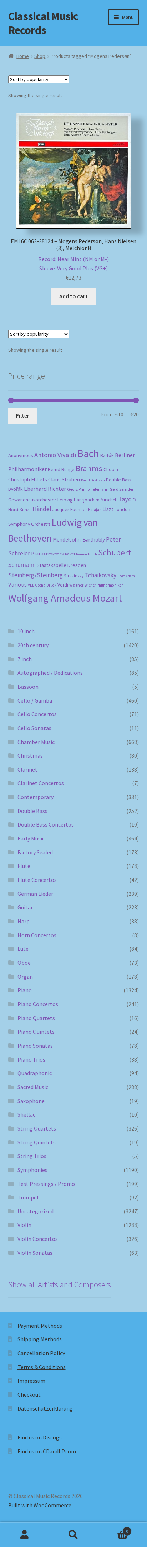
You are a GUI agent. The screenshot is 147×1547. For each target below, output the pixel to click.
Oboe (24, 962)
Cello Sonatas (34, 728)
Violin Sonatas (34, 1252)
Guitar (25, 907)
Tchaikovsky (100, 575)
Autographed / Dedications (50, 672)
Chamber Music (36, 741)
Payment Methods (39, 1325)
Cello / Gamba (34, 700)
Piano (38, 553)
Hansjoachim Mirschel (95, 500)
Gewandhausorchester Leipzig (40, 499)
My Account (24, 1535)
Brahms (89, 468)
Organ (25, 976)
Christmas (30, 755)
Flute (23, 865)
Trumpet (28, 1197)
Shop (39, 56)
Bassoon (28, 686)
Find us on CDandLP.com (46, 1451)
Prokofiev (55, 554)
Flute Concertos (37, 879)
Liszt (107, 509)
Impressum (31, 1380)
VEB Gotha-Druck (42, 585)
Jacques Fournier (69, 509)
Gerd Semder (121, 489)
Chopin (110, 469)
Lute (23, 948)
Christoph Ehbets (27, 479)
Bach (88, 453)
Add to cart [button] (73, 296)
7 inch (24, 659)
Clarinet (27, 769)
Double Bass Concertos (45, 824)
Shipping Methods (39, 1339)
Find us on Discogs (39, 1437)
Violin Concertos (37, 1238)
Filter (22, 415)
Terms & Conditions (41, 1367)
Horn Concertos (36, 935)
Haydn (126, 499)
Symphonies (32, 1169)
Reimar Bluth (86, 554)
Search (73, 1535)
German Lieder (35, 893)
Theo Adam (126, 576)
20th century (33, 645)
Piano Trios (31, 1059)
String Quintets (36, 1142)
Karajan (94, 509)
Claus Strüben (64, 479)
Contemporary (35, 796)
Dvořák (15, 489)
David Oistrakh (93, 480)
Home (22, 56)
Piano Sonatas (35, 1045)
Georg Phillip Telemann (87, 489)
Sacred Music (32, 1087)
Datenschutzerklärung (45, 1408)
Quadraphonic (34, 1073)
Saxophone (31, 1100)
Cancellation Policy (41, 1353)
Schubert (114, 552)
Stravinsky (74, 575)
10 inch (26, 631)
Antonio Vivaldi (55, 455)
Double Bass (118, 480)
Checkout (29, 1394)
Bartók (107, 456)
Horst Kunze (19, 509)
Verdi (62, 585)
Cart (113, 1528)
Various (17, 584)
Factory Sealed (35, 852)
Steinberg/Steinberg (35, 575)
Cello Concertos (37, 714)
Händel (41, 509)
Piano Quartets (36, 1018)
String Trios (31, 1155)
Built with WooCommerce (39, 1505)
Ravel (70, 554)
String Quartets (36, 1128)
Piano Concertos (37, 1004)
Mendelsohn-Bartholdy (79, 539)
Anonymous (20, 455)
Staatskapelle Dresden (61, 565)
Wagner (76, 585)
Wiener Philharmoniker (104, 585)
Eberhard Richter (45, 488)
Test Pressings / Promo (46, 1183)
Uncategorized (35, 1211)
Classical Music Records (43, 23)
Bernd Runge (61, 469)
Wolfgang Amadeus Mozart (65, 598)
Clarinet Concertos (40, 783)
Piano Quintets (36, 1031)
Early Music (31, 838)
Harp (23, 921)
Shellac (26, 1114)
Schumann (22, 564)
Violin (24, 1224)
